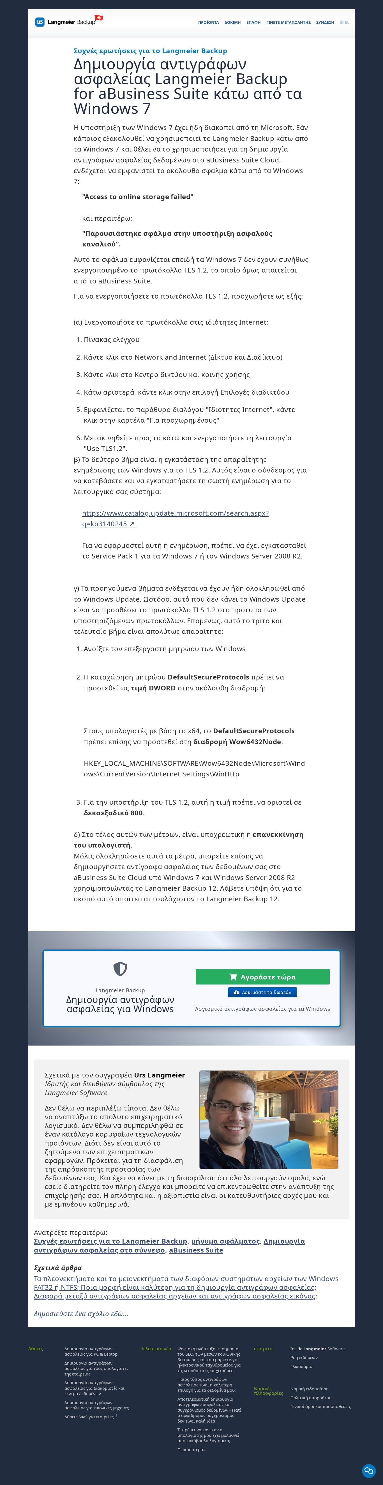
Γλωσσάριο (301, 1366)
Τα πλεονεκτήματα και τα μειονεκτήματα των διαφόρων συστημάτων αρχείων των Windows (186, 1278)
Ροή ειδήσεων (304, 1357)
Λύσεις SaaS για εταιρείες (89, 1416)
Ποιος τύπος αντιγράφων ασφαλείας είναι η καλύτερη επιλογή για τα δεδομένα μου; (206, 1384)
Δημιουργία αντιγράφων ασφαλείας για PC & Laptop (90, 1351)
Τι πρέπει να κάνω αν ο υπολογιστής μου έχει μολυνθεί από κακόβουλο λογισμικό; (208, 1435)
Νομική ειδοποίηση (309, 1388)
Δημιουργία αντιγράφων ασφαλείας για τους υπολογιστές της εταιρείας (96, 1368)
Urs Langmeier (159, 1074)
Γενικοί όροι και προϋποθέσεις (320, 1406)
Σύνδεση (325, 22)
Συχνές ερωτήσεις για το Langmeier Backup (110, 1241)
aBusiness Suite (196, 1249)
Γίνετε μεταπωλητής (288, 22)
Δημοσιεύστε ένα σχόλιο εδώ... (81, 1313)
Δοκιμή (233, 22)
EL (346, 22)
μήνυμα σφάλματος (225, 1241)
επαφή (253, 22)
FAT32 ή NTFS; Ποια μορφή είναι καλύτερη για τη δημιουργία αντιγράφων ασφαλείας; (175, 1287)
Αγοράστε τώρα (266, 976)
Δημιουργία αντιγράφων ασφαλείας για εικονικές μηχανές (96, 1405)
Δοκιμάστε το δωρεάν (265, 992)
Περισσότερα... (191, 1449)
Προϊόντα (208, 22)
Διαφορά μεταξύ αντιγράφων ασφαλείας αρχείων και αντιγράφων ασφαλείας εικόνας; (175, 1295)
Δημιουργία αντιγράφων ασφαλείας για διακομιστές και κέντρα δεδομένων (94, 1388)
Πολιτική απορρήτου (310, 1397)
